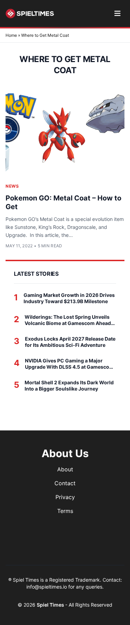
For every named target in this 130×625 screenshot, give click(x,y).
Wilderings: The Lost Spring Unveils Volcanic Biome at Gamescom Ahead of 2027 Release (68, 320)
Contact (65, 483)
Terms (65, 510)
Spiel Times (51, 605)
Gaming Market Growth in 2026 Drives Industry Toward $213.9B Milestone (69, 298)
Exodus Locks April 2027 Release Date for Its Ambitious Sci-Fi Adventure (70, 342)
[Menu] (117, 13)
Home (11, 35)
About (65, 469)
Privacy (65, 497)
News (12, 186)
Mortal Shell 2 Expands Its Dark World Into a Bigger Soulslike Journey (69, 385)
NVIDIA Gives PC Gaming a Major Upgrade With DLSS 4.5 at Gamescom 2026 (69, 364)
